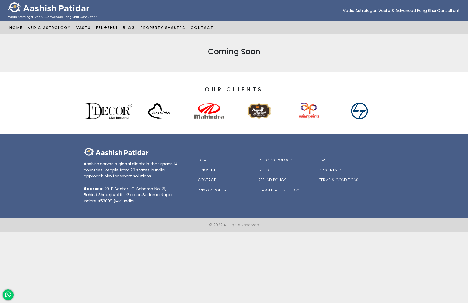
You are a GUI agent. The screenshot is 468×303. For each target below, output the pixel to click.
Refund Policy (272, 180)
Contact (202, 27)
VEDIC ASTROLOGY (49, 27)
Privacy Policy (212, 190)
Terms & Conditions (338, 180)
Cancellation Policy (278, 190)
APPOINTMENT (331, 170)
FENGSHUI (107, 27)
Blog (129, 27)
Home (15, 27)
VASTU (83, 27)
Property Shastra (163, 27)
